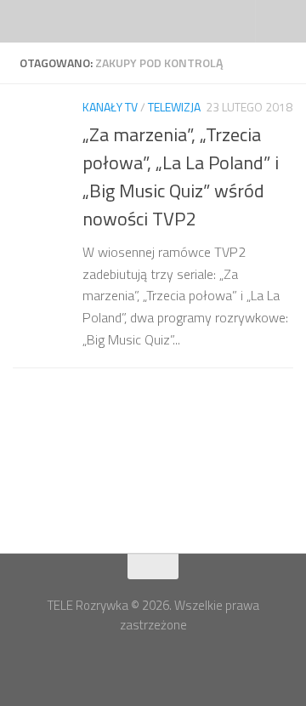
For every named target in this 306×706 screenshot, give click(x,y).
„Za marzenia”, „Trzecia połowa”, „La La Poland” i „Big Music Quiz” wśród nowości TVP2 (180, 176)
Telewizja (174, 107)
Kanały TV (110, 107)
